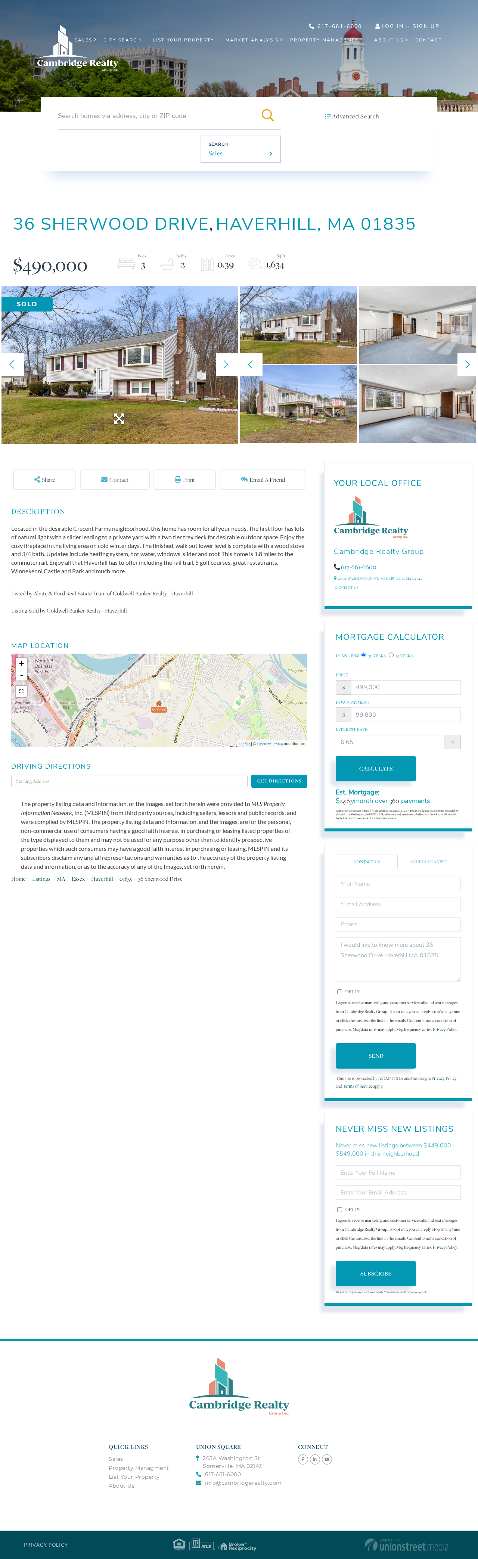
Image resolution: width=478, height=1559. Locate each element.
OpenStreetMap (270, 743)
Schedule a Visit (429, 862)
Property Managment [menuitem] (139, 1468)
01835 (126, 879)
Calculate (376, 768)
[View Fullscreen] (21, 691)
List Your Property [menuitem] (183, 40)
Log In (393, 26)
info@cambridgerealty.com (243, 1482)
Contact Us (346, 587)
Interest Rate (351, 729)
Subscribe (376, 1273)
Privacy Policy (445, 1029)
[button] (267, 115)
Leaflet (244, 743)
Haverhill (102, 879)
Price (342, 675)
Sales (216, 153)
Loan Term (348, 655)
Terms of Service (357, 1086)
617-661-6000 (338, 26)
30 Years (376, 656)
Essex (78, 879)
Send (376, 1056)
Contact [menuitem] (428, 40)
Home (18, 879)
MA (61, 879)
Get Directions (279, 781)
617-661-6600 (358, 566)
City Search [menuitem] (122, 40)
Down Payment (353, 702)
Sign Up (426, 26)
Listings (41, 879)
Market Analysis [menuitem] (252, 40)
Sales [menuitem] (84, 40)
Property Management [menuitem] (326, 40)
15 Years (404, 656)
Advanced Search (355, 116)
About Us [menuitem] (389, 40)
